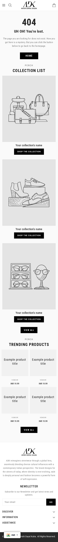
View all (29, 330)
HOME (29, 55)
